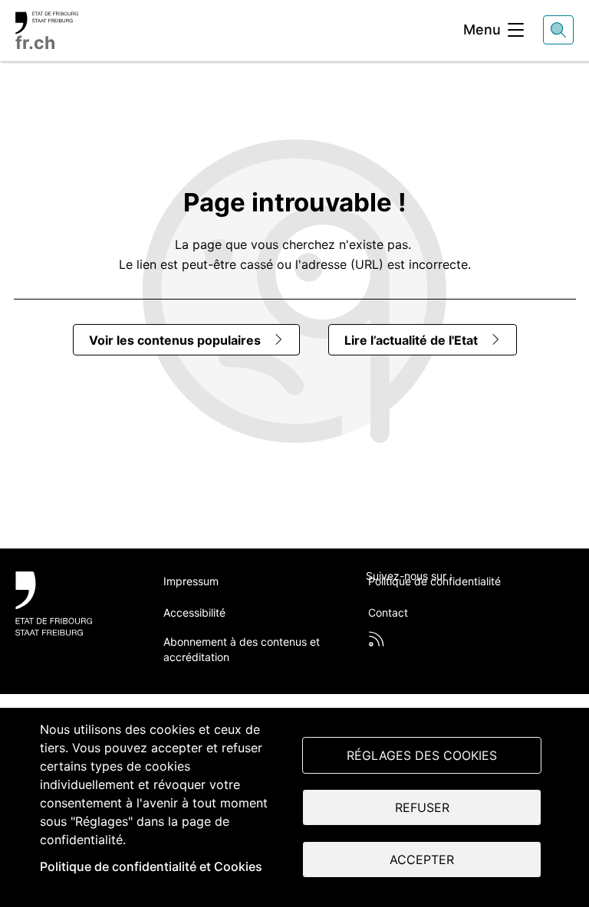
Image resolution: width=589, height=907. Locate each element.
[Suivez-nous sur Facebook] (410, 601)
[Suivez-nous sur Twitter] (374, 601)
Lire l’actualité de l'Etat (411, 340)
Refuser (422, 807)
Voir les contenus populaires (175, 340)
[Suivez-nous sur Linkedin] (447, 601)
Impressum (191, 581)
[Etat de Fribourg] (72, 603)
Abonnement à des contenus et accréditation (241, 649)
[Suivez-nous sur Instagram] (483, 601)
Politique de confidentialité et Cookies (151, 866)
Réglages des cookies (422, 755)
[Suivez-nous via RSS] (376, 639)
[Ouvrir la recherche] (558, 29)
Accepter (422, 859)
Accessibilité (194, 612)
